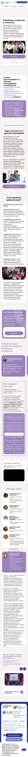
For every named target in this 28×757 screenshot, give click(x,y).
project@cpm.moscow (22, 4)
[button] (22, 2)
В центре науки (9, 325)
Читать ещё (7, 373)
